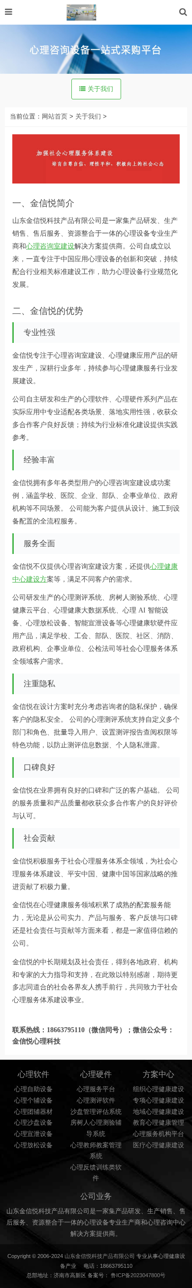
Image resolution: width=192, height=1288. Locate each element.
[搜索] (183, 12)
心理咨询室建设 (50, 246)
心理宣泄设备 (33, 1134)
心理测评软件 (96, 1100)
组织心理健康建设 (158, 1089)
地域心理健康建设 (158, 1111)
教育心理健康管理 (158, 1122)
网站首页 (54, 116)
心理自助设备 (33, 1089)
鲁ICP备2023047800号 (138, 1275)
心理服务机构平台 (158, 1134)
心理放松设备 (33, 1145)
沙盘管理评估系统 (96, 1111)
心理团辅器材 (33, 1111)
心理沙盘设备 (33, 1122)
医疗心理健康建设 (158, 1145)
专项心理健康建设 (158, 1100)
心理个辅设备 (33, 1100)
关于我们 (99, 89)
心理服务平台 (96, 1089)
